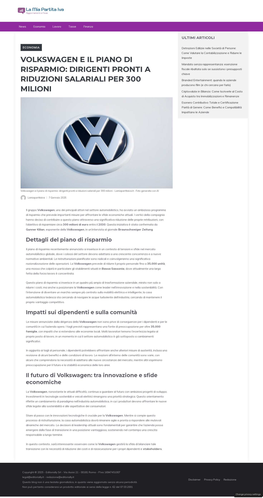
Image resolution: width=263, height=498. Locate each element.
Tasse (72, 26)
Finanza (88, 26)
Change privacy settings (248, 494)
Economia (39, 26)
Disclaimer (194, 479)
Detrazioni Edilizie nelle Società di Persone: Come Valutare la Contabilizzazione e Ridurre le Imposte (212, 53)
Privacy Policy (212, 479)
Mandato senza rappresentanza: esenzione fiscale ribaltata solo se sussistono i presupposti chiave (212, 69)
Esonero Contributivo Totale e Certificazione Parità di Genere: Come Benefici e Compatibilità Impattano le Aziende (212, 107)
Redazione (230, 479)
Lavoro (56, 26)
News (22, 26)
